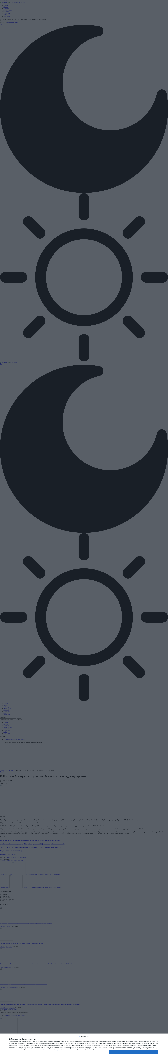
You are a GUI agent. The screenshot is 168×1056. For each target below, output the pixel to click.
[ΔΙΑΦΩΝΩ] (157, 1036)
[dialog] (84, 1045)
